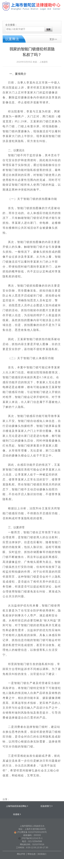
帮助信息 (31, 854)
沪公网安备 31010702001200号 (32, 832)
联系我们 (42, 854)
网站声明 (21, 854)
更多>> (53, 39)
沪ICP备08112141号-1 (32, 838)
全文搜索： (11, 24)
